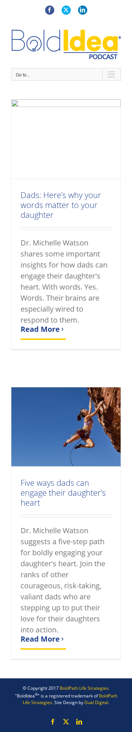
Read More (40, 329)
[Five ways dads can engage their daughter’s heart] (66, 426)
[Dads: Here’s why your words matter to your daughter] (66, 139)
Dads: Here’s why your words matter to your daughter (61, 204)
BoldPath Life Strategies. (85, 688)
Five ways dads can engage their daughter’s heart (63, 492)
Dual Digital (96, 702)
